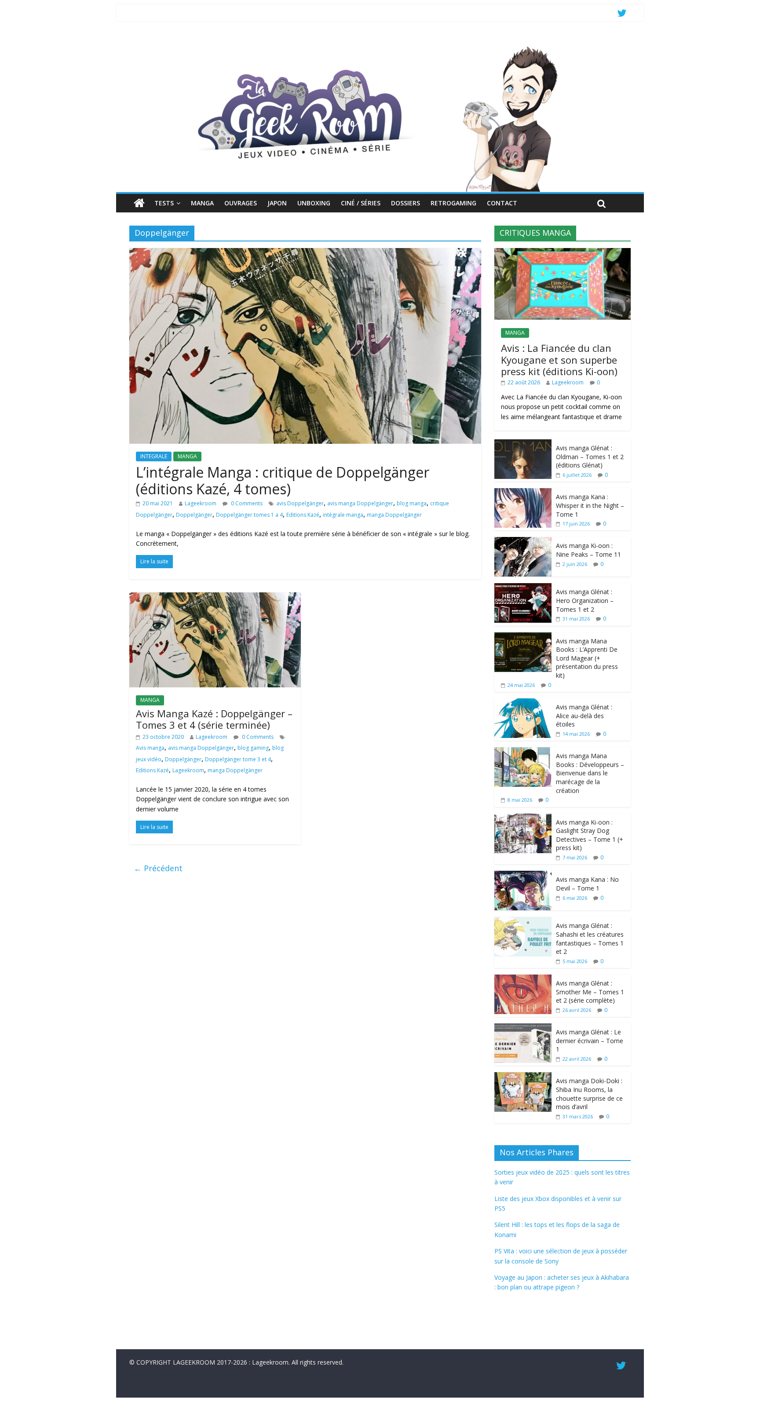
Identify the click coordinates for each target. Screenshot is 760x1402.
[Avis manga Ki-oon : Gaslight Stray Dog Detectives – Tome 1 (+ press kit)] (523, 818)
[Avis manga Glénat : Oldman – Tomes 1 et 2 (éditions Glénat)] (523, 444)
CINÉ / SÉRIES (360, 203)
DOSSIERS (405, 203)
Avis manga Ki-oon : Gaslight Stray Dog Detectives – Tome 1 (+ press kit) (589, 835)
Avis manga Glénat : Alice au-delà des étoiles (584, 715)
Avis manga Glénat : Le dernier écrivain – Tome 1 (589, 1040)
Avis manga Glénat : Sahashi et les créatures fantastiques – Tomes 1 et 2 (590, 938)
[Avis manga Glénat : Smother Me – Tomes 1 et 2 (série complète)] (523, 979)
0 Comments (246, 503)
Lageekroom (200, 503)
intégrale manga (343, 514)
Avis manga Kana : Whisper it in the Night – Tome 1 (590, 505)
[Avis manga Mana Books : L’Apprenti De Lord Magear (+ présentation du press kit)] (523, 637)
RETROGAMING (453, 203)
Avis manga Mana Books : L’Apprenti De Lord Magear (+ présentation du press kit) (587, 658)
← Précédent (158, 868)
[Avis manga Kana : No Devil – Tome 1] (523, 875)
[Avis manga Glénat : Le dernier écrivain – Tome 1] (523, 1028)
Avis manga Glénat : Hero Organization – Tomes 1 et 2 (585, 600)
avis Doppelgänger (300, 503)
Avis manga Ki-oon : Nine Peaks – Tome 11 (588, 550)
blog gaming (253, 748)
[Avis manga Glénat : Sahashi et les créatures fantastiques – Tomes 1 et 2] (523, 921)
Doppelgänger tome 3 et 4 (238, 759)
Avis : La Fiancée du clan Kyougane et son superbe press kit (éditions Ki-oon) (559, 359)
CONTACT (502, 203)
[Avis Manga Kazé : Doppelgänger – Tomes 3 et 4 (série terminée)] (215, 597)
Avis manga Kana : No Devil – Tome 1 (587, 883)
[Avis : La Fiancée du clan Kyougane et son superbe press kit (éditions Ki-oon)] (562, 252)
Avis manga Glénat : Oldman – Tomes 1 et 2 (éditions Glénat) (590, 456)
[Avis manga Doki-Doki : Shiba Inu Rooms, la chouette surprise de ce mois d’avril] (523, 1077)
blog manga (412, 503)
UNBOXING (313, 203)
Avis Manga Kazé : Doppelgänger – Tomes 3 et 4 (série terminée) (214, 719)
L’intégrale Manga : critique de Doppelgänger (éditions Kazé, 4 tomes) (282, 480)
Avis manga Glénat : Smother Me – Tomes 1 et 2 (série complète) (590, 991)
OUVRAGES (240, 203)
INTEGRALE (153, 456)
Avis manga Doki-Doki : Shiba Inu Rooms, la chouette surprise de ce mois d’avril (589, 1094)
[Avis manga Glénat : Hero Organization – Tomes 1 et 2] (523, 588)
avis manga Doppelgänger (360, 503)
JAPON (277, 203)
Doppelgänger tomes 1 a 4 (249, 514)
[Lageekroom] (380, 46)
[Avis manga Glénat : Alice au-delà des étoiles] (523, 703)
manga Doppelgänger (394, 514)
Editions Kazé (302, 514)
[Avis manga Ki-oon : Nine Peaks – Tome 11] (523, 541)
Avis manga (150, 748)
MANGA (202, 203)
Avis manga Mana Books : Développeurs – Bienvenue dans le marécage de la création (590, 773)
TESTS (164, 203)
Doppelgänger (194, 514)
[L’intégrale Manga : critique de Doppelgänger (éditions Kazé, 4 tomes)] (305, 253)
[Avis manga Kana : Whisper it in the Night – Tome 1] (523, 493)
